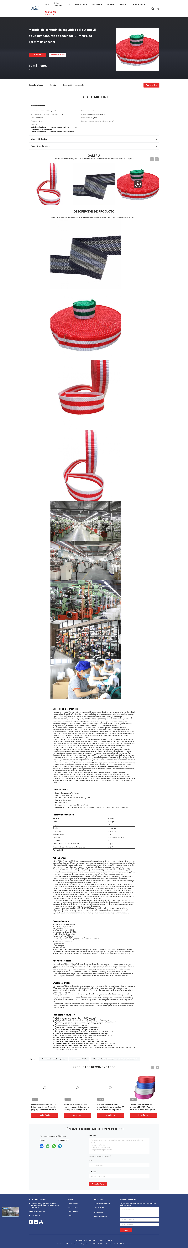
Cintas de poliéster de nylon (102, 1203)
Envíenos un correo (57, 55)
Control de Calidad (73, 1211)
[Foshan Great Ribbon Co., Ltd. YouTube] (41, 1222)
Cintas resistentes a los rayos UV (53, 1059)
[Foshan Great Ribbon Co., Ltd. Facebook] (31, 1222)
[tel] (66, 1146)
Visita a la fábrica (73, 1207)
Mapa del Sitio (80, 1240)
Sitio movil (92, 1240)
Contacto (70, 1215)
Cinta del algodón (99, 1208)
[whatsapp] (48, 1146)
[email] (42, 1146)
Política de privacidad (105, 1240)
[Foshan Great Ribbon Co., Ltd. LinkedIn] (36, 1222)
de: (90, 1161)
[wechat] (54, 1146)
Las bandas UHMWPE (79, 1059)
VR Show (110, 4)
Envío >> (126, 1230)
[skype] (60, 1146)
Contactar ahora (98, 1184)
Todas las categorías (100, 1216)
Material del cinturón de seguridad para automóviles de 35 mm (115, 1059)
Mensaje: (92, 1135)
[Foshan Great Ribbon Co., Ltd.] (35, 8)
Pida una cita (151, 85)
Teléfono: (93, 1172)
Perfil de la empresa (73, 1203)
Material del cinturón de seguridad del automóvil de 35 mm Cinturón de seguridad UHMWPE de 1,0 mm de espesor (110, 1109)
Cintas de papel (98, 1212)
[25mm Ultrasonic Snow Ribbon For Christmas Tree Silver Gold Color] (50, 184)
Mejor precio (37, 55)
